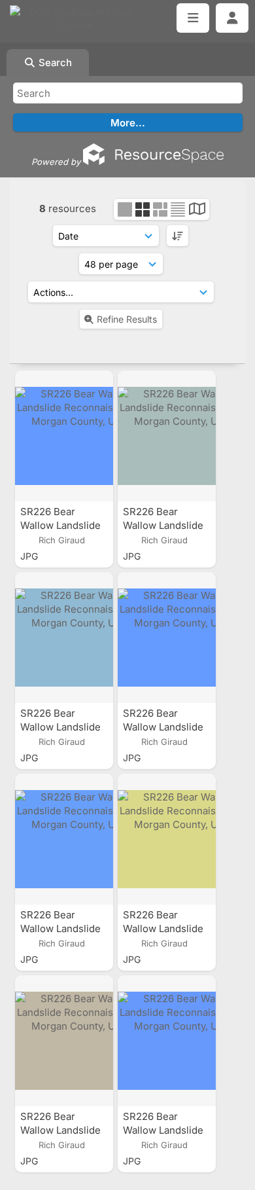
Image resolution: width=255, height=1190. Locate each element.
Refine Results (127, 319)
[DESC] (177, 235)
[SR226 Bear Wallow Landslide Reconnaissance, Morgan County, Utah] (64, 435)
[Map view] (197, 210)
